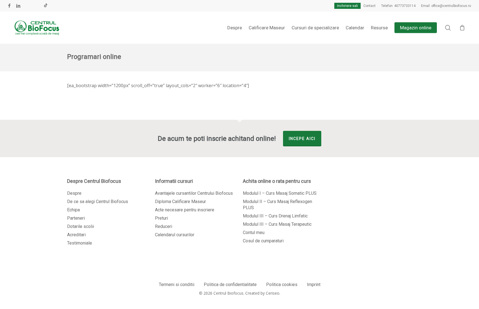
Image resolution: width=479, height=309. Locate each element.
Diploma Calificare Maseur (180, 201)
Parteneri (76, 218)
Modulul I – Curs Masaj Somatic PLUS (280, 193)
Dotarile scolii (80, 226)
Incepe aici (302, 138)
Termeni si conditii (176, 284)
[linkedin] (18, 6)
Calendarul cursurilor (174, 234)
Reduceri (163, 226)
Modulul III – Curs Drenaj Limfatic (275, 216)
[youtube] (27, 6)
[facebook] (9, 6)
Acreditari (76, 234)
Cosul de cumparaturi (263, 240)
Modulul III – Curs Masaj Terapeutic (277, 224)
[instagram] (36, 6)
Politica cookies (281, 284)
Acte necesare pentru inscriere (184, 209)
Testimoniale (79, 243)
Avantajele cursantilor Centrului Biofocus (194, 193)
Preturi (161, 218)
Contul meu (253, 232)
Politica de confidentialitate (230, 284)
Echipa (73, 209)
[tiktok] (46, 6)
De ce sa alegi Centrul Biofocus (97, 201)
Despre (74, 193)
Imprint (313, 284)
